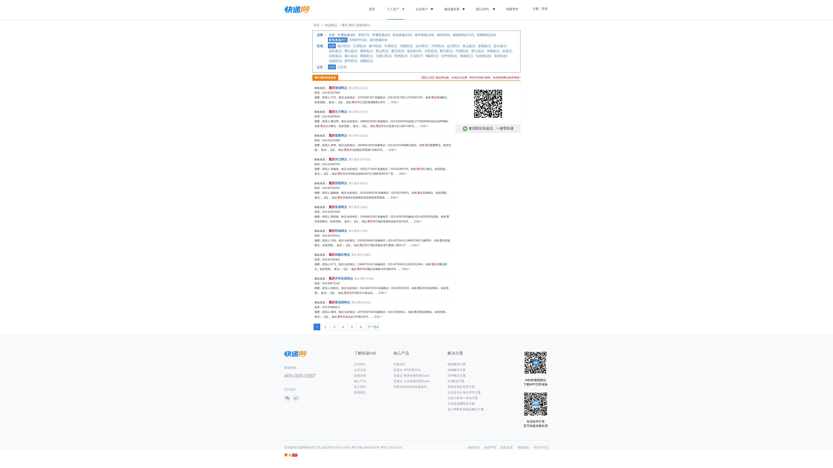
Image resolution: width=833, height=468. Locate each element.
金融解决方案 (457, 370)
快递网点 (331, 25)
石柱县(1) (335, 51)
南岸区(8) (500, 56)
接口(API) (482, 9)
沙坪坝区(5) (449, 56)
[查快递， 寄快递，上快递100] (296, 9)
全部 (332, 35)
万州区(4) (437, 46)
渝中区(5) (375, 46)
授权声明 (490, 447)
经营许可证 (541, 447)
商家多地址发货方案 (461, 386)
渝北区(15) (414, 51)
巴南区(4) (462, 51)
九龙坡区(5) (484, 56)
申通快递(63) (381, 35)
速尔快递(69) (378, 40)
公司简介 (360, 364)
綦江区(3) (397, 51)
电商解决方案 (457, 364)
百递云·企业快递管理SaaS (411, 381)
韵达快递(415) (402, 35)
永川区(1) (422, 46)
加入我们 (360, 386)
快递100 (399, 364)
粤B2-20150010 (391, 447)
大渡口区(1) (384, 56)
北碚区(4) (335, 61)
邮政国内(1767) (463, 35)
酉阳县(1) (366, 51)
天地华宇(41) (358, 40)
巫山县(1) (469, 46)
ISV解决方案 (456, 381)
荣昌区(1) (366, 56)
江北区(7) (416, 56)
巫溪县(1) (484, 46)
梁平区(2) (350, 61)
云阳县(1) (335, 56)
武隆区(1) (366, 61)
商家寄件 (512, 9)
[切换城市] (363, 25)
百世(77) (364, 35)
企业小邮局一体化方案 (463, 398)
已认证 (342, 67)
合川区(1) (453, 46)
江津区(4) (359, 46)
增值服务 (523, 447)
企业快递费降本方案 (461, 403)
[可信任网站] (292, 455)
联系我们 (360, 392)
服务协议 (474, 447)
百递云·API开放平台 (407, 370)
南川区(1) (344, 46)
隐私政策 (507, 447)
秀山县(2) (350, 51)
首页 (372, 9)
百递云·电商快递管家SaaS (411, 375)
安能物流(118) (486, 35)
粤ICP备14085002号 (366, 447)
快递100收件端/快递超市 (410, 386)
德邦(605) (443, 35)
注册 (536, 8)
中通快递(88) (346, 35)
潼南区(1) (466, 56)
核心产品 (360, 381)
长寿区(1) (390, 46)
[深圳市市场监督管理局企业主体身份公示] (286, 455)
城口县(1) (350, 56)
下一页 (371, 327)
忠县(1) (507, 51)
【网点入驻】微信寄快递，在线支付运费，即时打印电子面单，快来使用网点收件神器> (470, 77)
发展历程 (360, 375)
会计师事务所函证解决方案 (466, 409)
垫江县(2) (477, 51)
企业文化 (360, 370)
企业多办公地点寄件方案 (464, 392)
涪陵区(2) (406, 46)
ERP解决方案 (457, 375)
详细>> (395, 102)
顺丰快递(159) (424, 35)
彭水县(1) (500, 46)
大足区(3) (430, 51)
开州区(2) (400, 56)
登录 (545, 8)
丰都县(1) (493, 51)
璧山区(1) (382, 51)
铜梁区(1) (432, 56)
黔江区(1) (446, 51)
